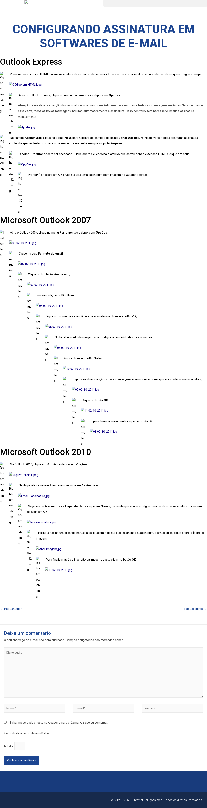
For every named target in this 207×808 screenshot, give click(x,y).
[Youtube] (24, 800)
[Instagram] (16, 800)
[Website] (172, 709)
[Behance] (33, 800)
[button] (155, 3)
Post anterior (11, 609)
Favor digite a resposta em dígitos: (27, 733)
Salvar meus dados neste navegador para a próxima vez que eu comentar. (59, 722)
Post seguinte (195, 609)
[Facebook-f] (7, 800)
